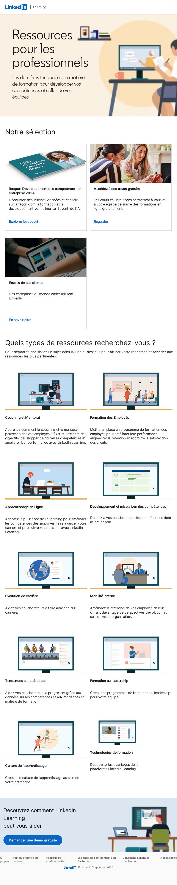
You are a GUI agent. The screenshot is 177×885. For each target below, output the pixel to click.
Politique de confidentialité (55, 859)
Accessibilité (168, 857)
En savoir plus (20, 320)
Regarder (101, 221)
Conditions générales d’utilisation (136, 859)
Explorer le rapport (23, 221)
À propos (4, 859)
